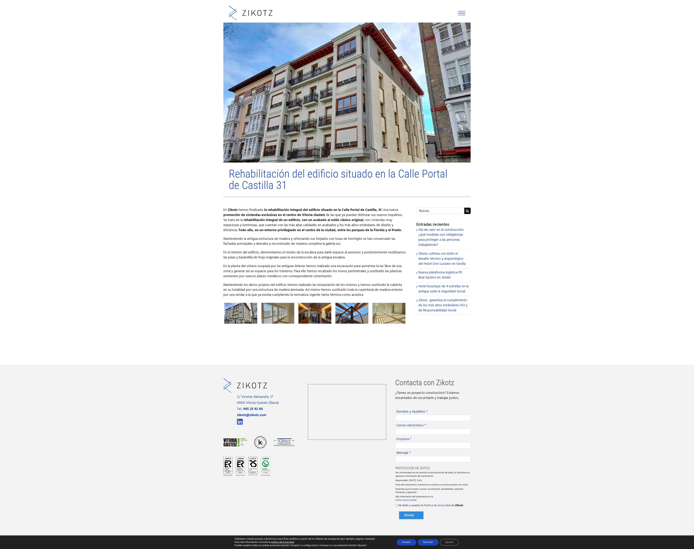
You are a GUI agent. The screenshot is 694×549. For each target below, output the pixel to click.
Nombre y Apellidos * (412, 411)
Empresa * (403, 439)
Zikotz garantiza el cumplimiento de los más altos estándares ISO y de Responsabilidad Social (442, 305)
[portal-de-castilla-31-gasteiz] (388, 305)
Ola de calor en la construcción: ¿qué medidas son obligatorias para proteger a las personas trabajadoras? (441, 237)
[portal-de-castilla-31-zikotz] (314, 305)
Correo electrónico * (411, 425)
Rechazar (428, 542)
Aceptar (406, 542)
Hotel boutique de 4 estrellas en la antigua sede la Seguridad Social (443, 289)
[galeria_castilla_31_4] (277, 305)
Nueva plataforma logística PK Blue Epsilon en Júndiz (440, 275)
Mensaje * (403, 453)
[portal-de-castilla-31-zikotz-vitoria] (351, 305)
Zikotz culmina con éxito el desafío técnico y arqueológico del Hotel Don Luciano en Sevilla (442, 259)
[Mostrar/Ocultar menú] (461, 13)
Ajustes (449, 542)
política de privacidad (282, 542)
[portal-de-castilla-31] (240, 305)
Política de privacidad (405, 500)
